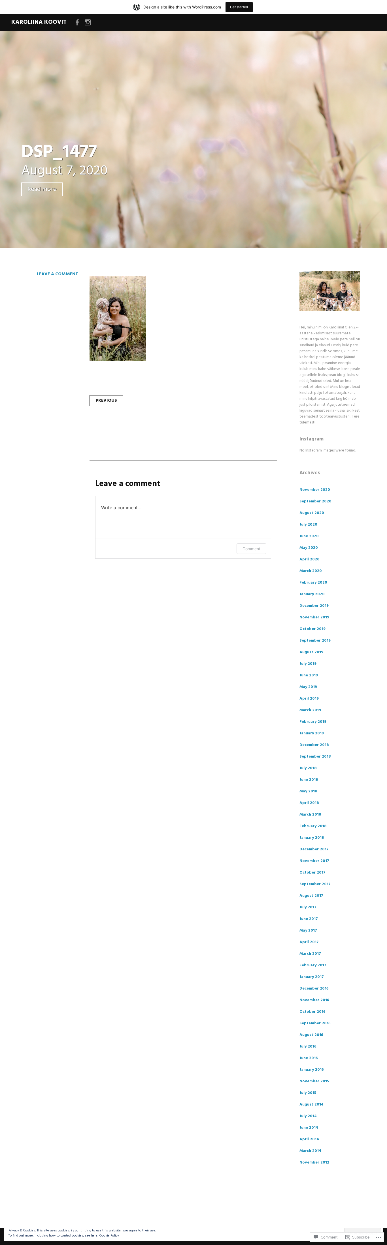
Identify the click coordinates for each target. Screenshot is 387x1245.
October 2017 (312, 872)
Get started (239, 7)
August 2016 (311, 1035)
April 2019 (309, 698)
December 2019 (314, 606)
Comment (251, 548)
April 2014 (309, 1139)
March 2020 (310, 571)
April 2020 (309, 559)
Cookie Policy (109, 1235)
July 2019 (307, 664)
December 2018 (314, 745)
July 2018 (308, 768)
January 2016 (311, 1069)
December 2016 (314, 988)
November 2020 (314, 490)
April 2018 (309, 803)
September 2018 (315, 756)
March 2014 (310, 1151)
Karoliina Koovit (39, 22)
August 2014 (311, 1104)
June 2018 (308, 780)
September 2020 (315, 501)
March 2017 (310, 954)
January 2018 (311, 838)
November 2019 (314, 617)
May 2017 (308, 930)
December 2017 (314, 849)
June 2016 (308, 1058)
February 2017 (312, 965)
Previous (106, 400)
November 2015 (314, 1081)
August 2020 (311, 513)
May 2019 (308, 687)
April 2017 (309, 942)
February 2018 (313, 826)
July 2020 (308, 524)
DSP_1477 (59, 152)
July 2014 (308, 1116)
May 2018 (308, 791)
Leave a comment (57, 274)
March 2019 (310, 710)
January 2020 (312, 594)
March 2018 (310, 814)
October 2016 (312, 1012)
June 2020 (309, 536)
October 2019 (312, 629)
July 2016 (307, 1046)
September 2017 (315, 884)
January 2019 (311, 733)
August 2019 (311, 652)
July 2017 (307, 907)
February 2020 (313, 582)
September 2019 (315, 640)
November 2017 (314, 861)
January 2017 (311, 977)
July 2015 (307, 1093)
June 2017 (308, 919)
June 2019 (308, 675)
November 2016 (314, 1000)
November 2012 (314, 1162)
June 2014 (308, 1127)
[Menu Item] (77, 23)
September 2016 (315, 1023)
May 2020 (308, 548)
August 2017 (311, 896)
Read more (42, 189)
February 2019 (312, 722)
